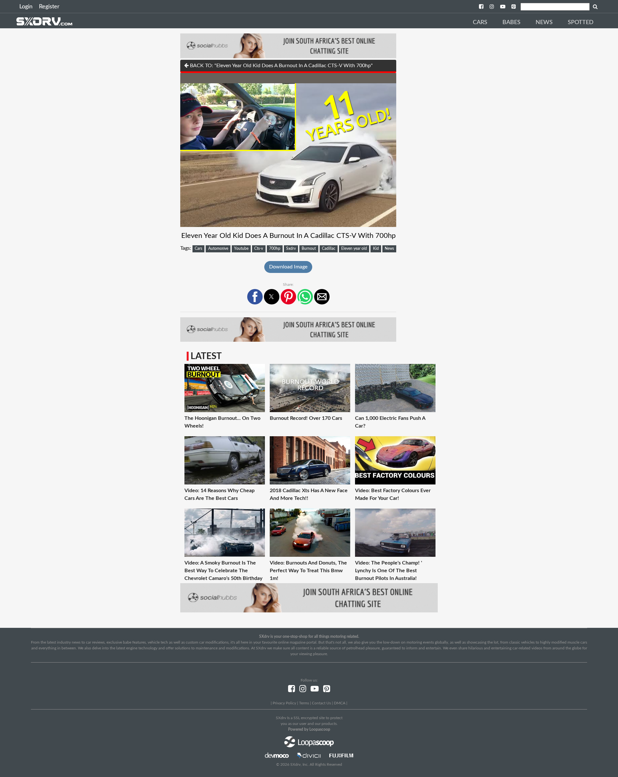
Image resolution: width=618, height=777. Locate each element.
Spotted (581, 22)
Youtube (241, 248)
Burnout (309, 248)
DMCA (339, 703)
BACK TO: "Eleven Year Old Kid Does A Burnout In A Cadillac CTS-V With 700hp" (281, 65)
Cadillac (328, 248)
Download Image (288, 266)
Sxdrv (291, 248)
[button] (255, 296)
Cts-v (258, 248)
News (544, 22)
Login (26, 7)
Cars (480, 22)
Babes (511, 22)
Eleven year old (354, 248)
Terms (304, 703)
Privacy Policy (284, 703)
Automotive (218, 248)
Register (49, 7)
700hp (274, 248)
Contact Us (321, 703)
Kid (376, 248)
